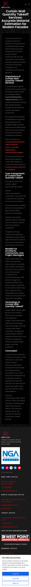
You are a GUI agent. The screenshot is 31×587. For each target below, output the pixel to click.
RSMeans (11, 170)
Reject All (15, 583)
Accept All (15, 574)
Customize (15, 578)
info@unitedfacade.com (9, 491)
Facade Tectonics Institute (15, 167)
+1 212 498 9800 (6, 487)
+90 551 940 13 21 (6, 523)
